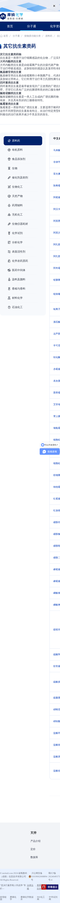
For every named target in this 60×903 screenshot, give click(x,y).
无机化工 (17, 214)
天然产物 (17, 196)
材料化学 (17, 297)
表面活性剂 (18, 251)
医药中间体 (18, 270)
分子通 (31, 26)
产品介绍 (35, 841)
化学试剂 (17, 233)
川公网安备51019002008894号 (39, 876)
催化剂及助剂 (20, 177)
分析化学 (17, 242)
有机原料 (17, 149)
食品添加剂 (18, 159)
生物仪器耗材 (20, 223)
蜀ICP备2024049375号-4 (54, 876)
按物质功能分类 (32, 36)
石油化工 (17, 307)
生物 (14, 168)
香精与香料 (18, 288)
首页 (10, 26)
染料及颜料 (18, 279)
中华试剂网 (53, 898)
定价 (33, 849)
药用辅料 (17, 205)
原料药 (48, 36)
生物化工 (17, 186)
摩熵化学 (13, 898)
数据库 (34, 857)
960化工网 (41, 898)
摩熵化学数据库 (27, 898)
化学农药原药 (20, 260)
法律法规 (30, 887)
